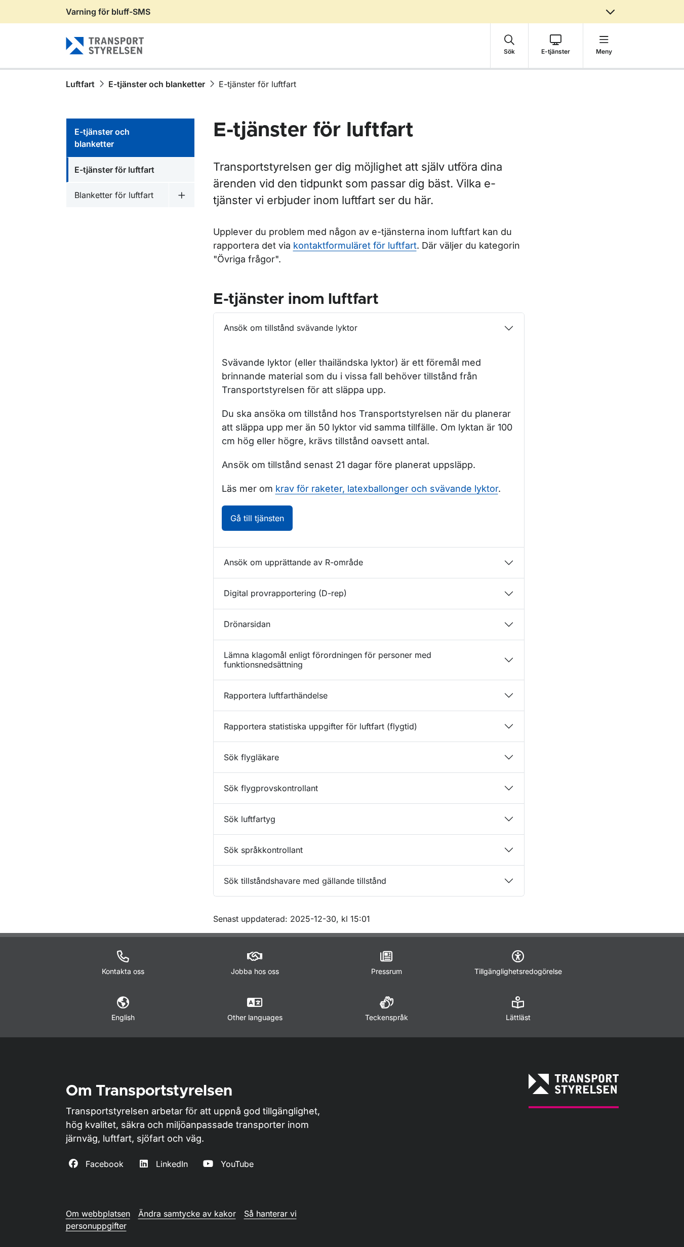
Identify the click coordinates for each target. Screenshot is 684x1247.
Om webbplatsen (98, 1214)
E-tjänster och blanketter (156, 84)
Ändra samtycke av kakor (187, 1214)
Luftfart (80, 84)
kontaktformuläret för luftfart (355, 245)
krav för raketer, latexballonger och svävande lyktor (386, 488)
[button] (509, 45)
